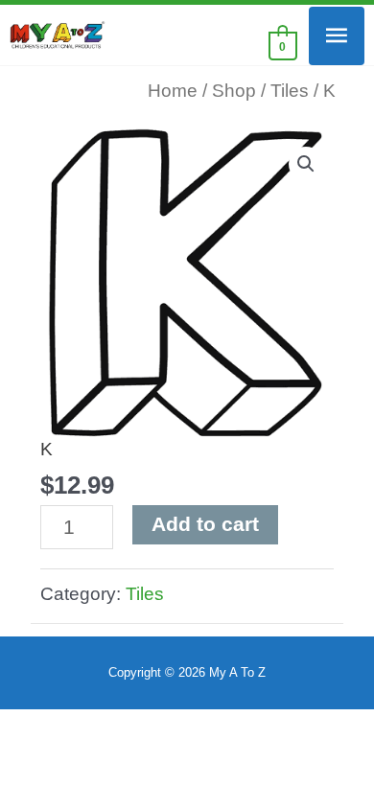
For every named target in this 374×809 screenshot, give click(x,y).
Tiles (289, 91)
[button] (306, 164)
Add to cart (205, 524)
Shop (234, 91)
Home (173, 91)
